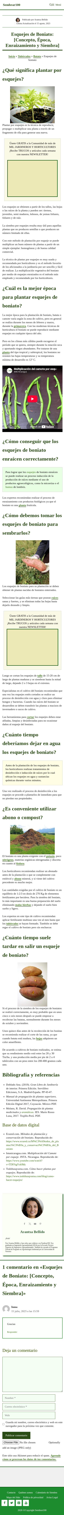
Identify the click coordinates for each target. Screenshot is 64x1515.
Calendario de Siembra (46, 1492)
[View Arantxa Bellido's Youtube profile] (35, 1224)
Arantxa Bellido (32, 1232)
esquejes (31, 472)
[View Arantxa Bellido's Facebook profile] (24, 1224)
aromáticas (27, 1112)
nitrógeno (7, 859)
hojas (39, 1038)
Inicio (11, 56)
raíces (54, 597)
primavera (20, 326)
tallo (39, 675)
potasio (50, 856)
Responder (12, 1332)
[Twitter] (12, 1503)
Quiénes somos (25, 1492)
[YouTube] (26, 1503)
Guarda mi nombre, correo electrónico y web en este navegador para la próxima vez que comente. (34, 1424)
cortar (30, 716)
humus (9, 486)
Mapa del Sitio (13, 1497)
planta (6, 352)
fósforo (20, 863)
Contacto (11, 1492)
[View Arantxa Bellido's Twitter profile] (30, 1224)
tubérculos (12, 923)
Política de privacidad (33, 1497)
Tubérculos (24, 56)
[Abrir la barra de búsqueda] (50, 5)
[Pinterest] (19, 1503)
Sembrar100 (11, 5)
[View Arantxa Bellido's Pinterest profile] (40, 1224)
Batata (37, 56)
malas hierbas (23, 904)
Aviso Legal (52, 1497)
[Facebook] (4, 1503)
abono (17, 878)
